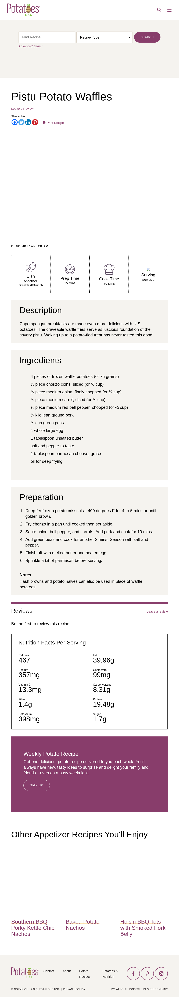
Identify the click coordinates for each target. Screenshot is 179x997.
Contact (48, 971)
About (67, 971)
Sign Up (36, 785)
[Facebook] (15, 122)
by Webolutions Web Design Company (139, 989)
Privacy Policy (74, 989)
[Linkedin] (28, 122)
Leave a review (157, 611)
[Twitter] (21, 122)
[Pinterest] (35, 122)
